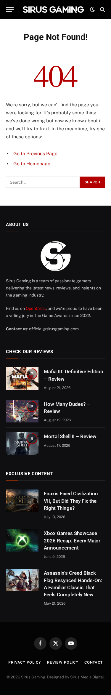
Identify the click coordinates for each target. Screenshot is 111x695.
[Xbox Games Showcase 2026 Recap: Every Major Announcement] (22, 540)
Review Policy (62, 662)
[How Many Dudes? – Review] (22, 411)
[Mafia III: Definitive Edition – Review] (22, 378)
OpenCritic (36, 308)
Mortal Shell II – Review (70, 436)
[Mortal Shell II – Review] (22, 443)
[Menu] (10, 9)
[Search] (102, 9)
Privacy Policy (24, 662)
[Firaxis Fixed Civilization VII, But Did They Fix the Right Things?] (22, 500)
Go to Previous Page (35, 153)
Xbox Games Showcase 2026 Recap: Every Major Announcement (72, 540)
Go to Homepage (31, 163)
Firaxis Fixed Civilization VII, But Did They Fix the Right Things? (71, 501)
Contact (93, 662)
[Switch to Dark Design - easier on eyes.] (92, 9)
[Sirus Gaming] (53, 9)
